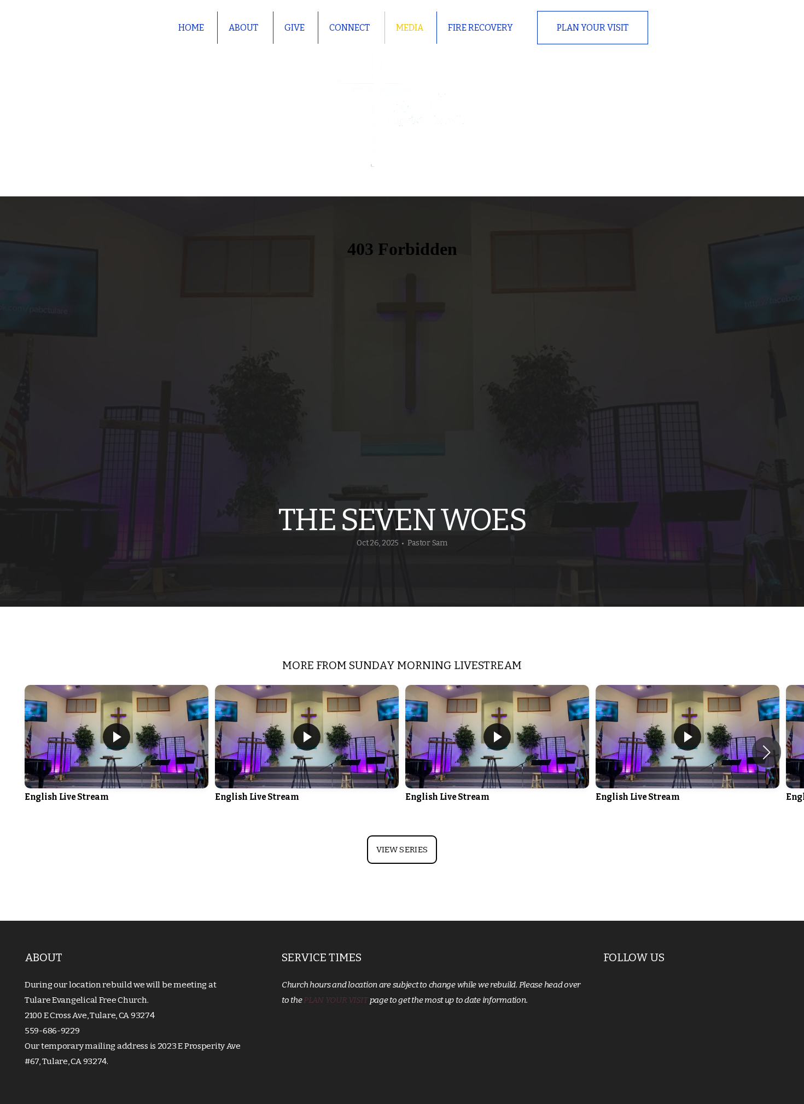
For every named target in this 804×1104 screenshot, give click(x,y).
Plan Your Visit (592, 27)
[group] (116, 752)
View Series (402, 850)
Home (191, 27)
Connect (350, 27)
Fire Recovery (480, 27)
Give (294, 27)
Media (409, 27)
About (244, 27)
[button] (766, 752)
